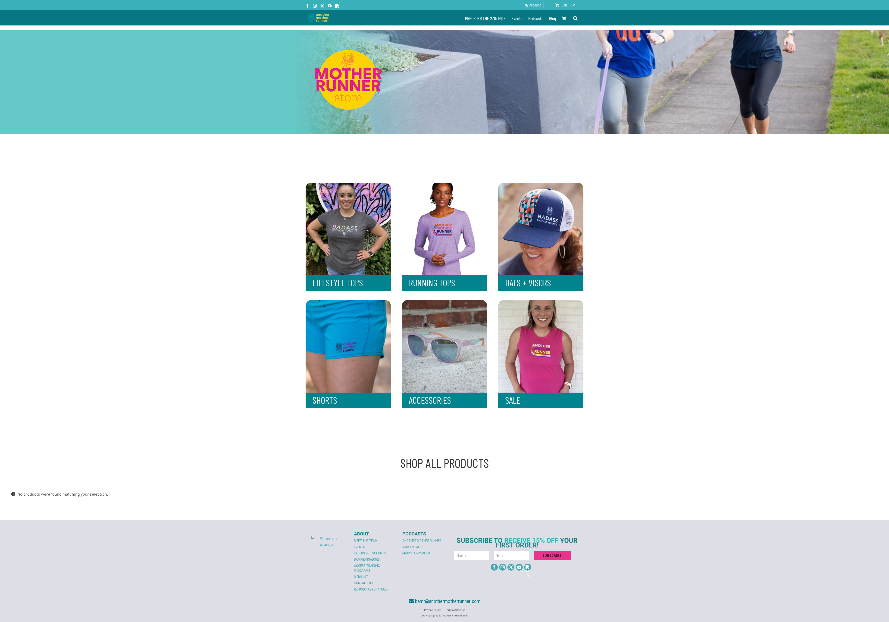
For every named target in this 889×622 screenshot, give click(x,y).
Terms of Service (455, 609)
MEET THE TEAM (365, 541)
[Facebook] (494, 567)
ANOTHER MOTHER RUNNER (421, 541)
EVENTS (359, 547)
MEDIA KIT (361, 577)
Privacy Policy (432, 609)
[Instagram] (502, 567)
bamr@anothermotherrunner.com (447, 601)
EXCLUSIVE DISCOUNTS (370, 553)
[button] (575, 17)
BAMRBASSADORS (367, 559)
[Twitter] (510, 567)
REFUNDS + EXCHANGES (370, 589)
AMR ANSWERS (412, 547)
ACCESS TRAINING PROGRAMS (367, 568)
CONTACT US (363, 583)
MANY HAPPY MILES (416, 553)
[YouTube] (519, 567)
